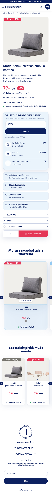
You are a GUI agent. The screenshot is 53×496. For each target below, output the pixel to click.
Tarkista (25, 131)
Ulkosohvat (36, 13)
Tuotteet (11, 13)
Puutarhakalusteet (23, 13)
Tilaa (26, 481)
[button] (2, 6)
